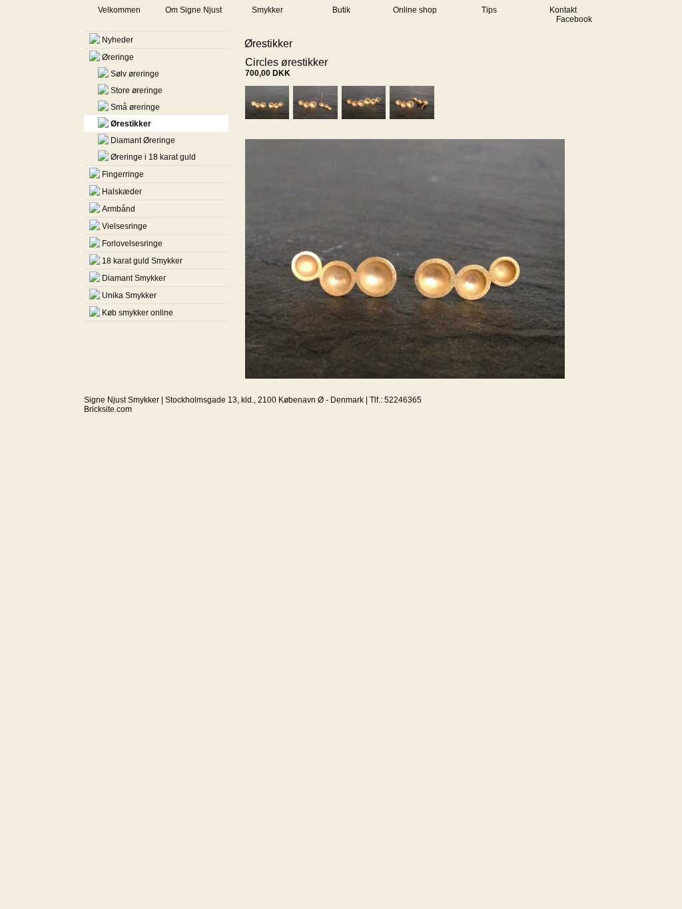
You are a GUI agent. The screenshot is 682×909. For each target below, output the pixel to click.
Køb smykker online (137, 312)
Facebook (574, 19)
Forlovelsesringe (132, 243)
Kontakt (563, 10)
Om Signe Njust (193, 10)
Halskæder (122, 191)
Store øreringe (137, 90)
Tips (489, 10)
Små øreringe (135, 107)
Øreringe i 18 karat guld (153, 157)
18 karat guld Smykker (142, 261)
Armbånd (118, 209)
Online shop (415, 10)
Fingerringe (123, 174)
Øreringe (118, 57)
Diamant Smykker (134, 278)
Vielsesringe (124, 226)
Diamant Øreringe (143, 140)
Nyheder (117, 40)
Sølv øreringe (135, 74)
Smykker (267, 10)
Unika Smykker (129, 295)
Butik (341, 10)
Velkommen (119, 10)
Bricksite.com (108, 409)
